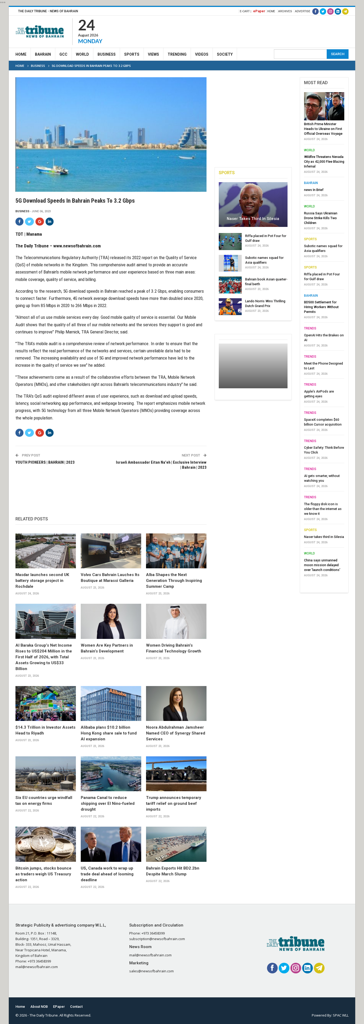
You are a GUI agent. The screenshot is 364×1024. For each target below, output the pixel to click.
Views (153, 54)
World (82, 54)
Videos (201, 54)
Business (107, 54)
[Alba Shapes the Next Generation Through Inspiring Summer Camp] (176, 551)
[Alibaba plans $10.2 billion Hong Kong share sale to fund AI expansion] (111, 703)
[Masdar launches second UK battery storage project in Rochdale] (45, 551)
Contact (76, 1007)
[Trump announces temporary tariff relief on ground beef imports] (176, 774)
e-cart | (245, 11)
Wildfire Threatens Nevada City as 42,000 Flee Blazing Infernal (324, 161)
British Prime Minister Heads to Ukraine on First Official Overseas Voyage (323, 129)
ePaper (259, 11)
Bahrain (43, 54)
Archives (285, 11)
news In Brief (313, 190)
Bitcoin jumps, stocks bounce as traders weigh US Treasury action (43, 874)
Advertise (302, 11)
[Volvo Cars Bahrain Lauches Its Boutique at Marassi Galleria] (111, 551)
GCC (63, 54)
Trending (177, 54)
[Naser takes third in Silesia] (253, 204)
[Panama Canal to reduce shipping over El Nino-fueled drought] (111, 774)
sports (310, 239)
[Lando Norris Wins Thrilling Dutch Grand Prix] (230, 306)
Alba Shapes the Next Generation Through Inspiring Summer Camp (174, 580)
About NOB (39, 1007)
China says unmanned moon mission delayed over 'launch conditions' (322, 565)
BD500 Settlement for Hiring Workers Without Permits (321, 307)
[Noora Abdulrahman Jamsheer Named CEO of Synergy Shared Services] (176, 703)
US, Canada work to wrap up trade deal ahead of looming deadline (107, 874)
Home (271, 11)
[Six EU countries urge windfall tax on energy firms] (45, 774)
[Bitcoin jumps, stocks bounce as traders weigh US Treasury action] (45, 844)
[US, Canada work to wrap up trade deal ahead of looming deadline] (111, 844)
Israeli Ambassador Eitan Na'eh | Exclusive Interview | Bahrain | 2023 (161, 465)
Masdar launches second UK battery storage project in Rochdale (42, 580)
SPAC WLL (341, 1015)
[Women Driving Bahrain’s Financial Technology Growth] (176, 621)
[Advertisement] (252, 31)
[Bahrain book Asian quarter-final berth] (230, 284)
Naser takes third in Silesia (253, 218)
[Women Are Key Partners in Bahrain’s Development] (111, 621)
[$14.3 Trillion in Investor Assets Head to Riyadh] (45, 703)
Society (225, 54)
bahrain (311, 183)
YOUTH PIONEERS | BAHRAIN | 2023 (45, 462)
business (22, 211)
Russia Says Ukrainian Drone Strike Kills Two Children (320, 218)
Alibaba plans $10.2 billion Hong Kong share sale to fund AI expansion (109, 733)
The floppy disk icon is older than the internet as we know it (323, 509)
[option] (324, 336)
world (309, 150)
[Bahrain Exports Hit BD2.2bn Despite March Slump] (176, 844)
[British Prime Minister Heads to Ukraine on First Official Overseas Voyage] (324, 106)
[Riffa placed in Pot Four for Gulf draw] (230, 241)
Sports (131, 54)
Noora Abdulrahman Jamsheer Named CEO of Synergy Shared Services (175, 733)
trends (310, 328)
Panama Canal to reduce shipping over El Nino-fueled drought (108, 803)
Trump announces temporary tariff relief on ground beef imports (173, 803)
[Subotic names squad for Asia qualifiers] (230, 263)
